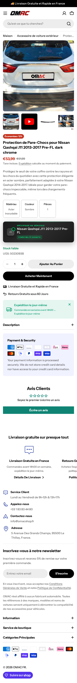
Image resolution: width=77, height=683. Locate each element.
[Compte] (64, 13)
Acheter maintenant (38, 276)
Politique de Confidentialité (54, 588)
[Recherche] (69, 23)
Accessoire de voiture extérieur (37, 36)
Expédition (25, 163)
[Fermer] (69, 304)
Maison (8, 36)
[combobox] (38, 23)
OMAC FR (19, 667)
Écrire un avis (38, 410)
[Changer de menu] (5, 13)
